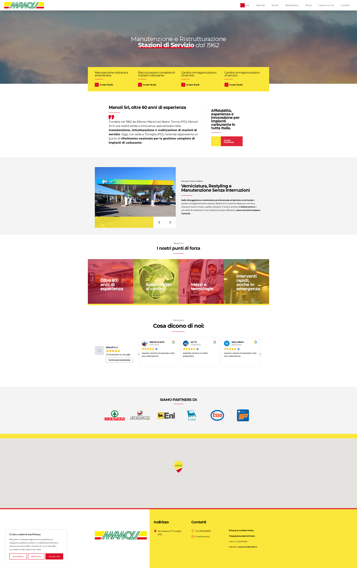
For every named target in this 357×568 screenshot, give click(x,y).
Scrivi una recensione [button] (119, 360)
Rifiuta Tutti (36, 556)
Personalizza (18, 556)
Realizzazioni (292, 5)
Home (245, 5)
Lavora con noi (326, 5)
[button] (159, 222)
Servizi (275, 5)
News (309, 5)
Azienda (260, 5)
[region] (36, 546)
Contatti (345, 5)
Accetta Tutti (54, 556)
